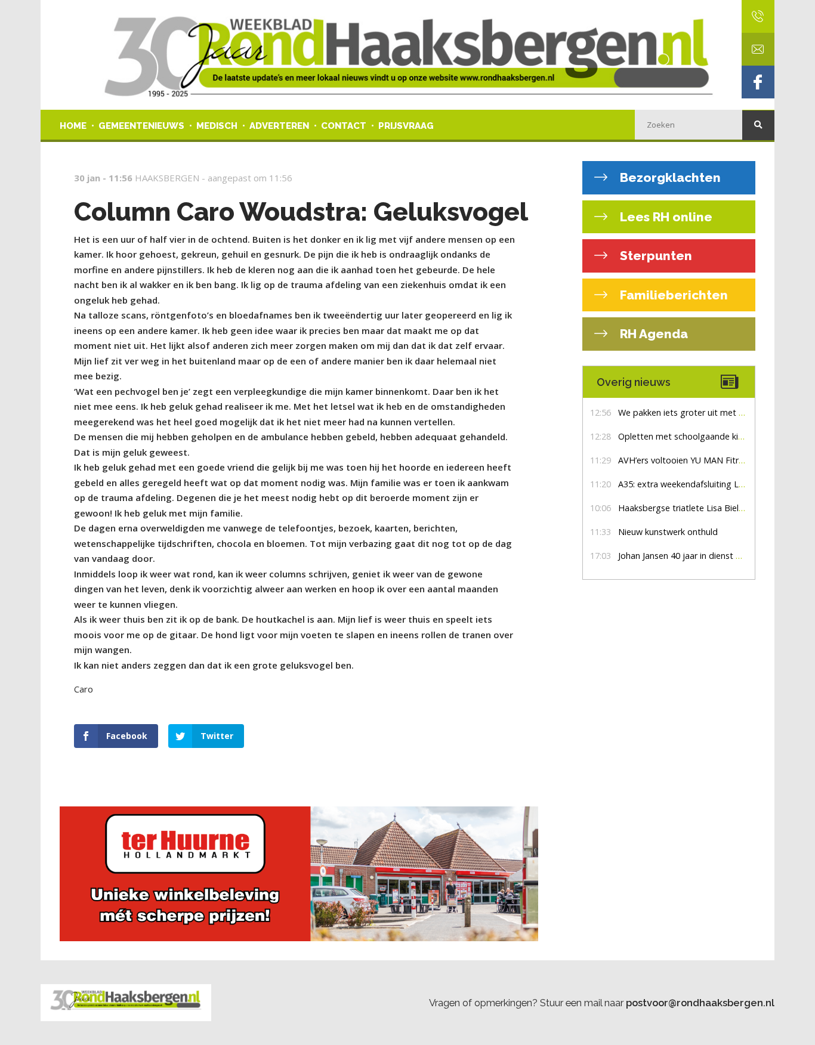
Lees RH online (664, 216)
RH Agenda (652, 333)
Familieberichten (672, 294)
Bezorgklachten (669, 177)
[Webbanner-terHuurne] (312, 873)
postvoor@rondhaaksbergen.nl (700, 1003)
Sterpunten (654, 255)
